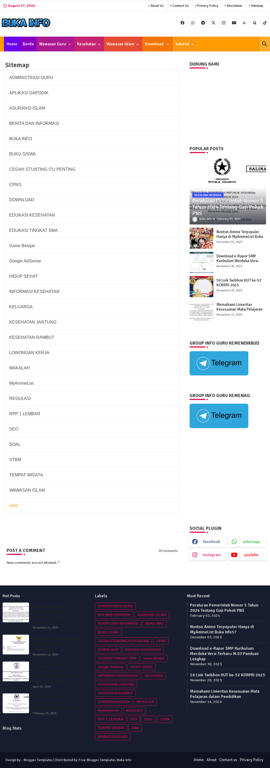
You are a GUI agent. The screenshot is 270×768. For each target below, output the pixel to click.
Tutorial (182, 44)
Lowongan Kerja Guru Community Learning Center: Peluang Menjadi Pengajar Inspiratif (55, 673)
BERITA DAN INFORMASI (118, 623)
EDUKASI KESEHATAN (143, 649)
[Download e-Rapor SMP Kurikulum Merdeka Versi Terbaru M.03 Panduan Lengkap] (201, 262)
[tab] (12, 44)
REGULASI (134, 710)
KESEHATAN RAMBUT (115, 693)
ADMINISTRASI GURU (115, 606)
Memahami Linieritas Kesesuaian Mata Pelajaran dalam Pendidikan (239, 309)
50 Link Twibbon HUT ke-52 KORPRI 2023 (238, 282)
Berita (28, 44)
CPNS (161, 641)
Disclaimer (234, 6)
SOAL (148, 719)
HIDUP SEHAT (142, 667)
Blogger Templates (38, 760)
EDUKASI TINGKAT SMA (117, 658)
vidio (135, 728)
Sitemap (256, 6)
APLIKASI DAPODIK (114, 615)
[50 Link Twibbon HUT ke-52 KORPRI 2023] (201, 286)
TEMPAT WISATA (111, 728)
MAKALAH (145, 701)
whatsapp (251, 541)
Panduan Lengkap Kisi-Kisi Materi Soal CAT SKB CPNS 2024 (56, 644)
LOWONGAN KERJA (113, 701)
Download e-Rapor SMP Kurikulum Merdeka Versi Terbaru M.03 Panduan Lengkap (237, 263)
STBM (165, 719)
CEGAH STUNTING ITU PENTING (123, 641)
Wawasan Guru (52, 44)
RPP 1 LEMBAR (110, 719)
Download (155, 44)
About (211, 759)
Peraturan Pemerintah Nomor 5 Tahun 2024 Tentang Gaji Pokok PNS (54, 703)
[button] (264, 44)
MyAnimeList (108, 710)
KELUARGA (154, 675)
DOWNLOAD (108, 649)
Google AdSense (110, 667)
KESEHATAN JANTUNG (116, 684)
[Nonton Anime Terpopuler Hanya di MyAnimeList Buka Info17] (201, 238)
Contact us (180, 6)
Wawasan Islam (120, 44)
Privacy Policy (207, 6)
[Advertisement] (228, 477)
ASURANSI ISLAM (151, 615)
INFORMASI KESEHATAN (118, 675)
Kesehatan (86, 44)
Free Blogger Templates (97, 760)
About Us (157, 6)
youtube (251, 554)
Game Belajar (154, 658)
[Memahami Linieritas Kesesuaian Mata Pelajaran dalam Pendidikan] (201, 310)
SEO (133, 719)
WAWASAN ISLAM (113, 736)
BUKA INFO (154, 623)
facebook (211, 541)
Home (12, 44)
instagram (212, 554)
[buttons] (182, 23)
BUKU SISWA (108, 632)
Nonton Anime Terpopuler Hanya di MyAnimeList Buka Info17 (239, 236)
